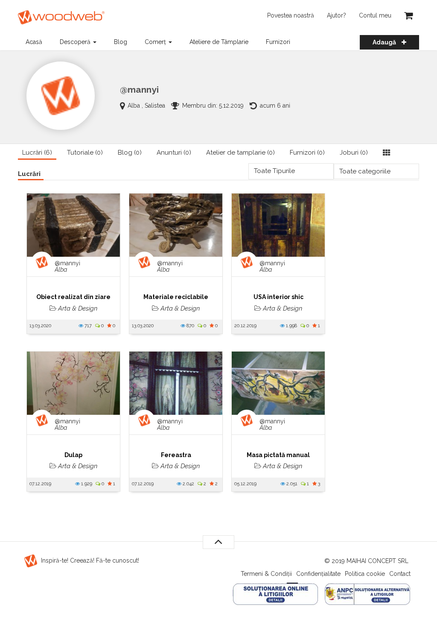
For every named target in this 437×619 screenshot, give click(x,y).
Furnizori (278, 41)
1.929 (86, 484)
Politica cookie (365, 573)
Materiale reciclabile (175, 296)
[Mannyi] (60, 96)
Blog (120, 41)
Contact (400, 573)
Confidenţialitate (318, 573)
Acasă (34, 41)
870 (189, 326)
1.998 (291, 326)
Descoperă (76, 41)
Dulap (73, 455)
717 (87, 326)
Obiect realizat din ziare (73, 296)
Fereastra (176, 455)
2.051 (291, 484)
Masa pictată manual (278, 455)
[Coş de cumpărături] (408, 15)
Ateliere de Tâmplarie (218, 41)
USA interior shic (278, 296)
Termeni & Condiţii (266, 573)
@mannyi (67, 266)
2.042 (187, 484)
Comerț (156, 41)
